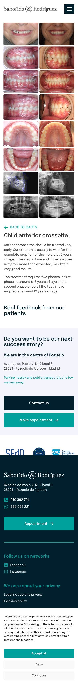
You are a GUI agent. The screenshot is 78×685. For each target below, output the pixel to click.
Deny (39, 664)
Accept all (39, 653)
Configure (39, 675)
